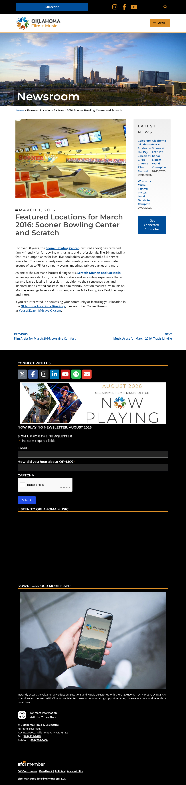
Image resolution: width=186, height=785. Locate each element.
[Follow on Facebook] (124, 7)
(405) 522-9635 (32, 736)
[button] (165, 7)
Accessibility (75, 771)
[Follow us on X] (22, 374)
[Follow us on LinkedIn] (54, 374)
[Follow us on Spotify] (76, 374)
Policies (60, 771)
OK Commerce (27, 771)
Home (20, 110)
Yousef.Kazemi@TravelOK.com (40, 311)
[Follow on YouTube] (134, 7)
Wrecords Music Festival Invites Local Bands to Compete (144, 193)
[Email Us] (86, 374)
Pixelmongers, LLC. (53, 778)
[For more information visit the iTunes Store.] (22, 715)
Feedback (45, 771)
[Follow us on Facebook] (33, 374)
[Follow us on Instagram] (43, 374)
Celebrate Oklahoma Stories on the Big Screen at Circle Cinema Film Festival (145, 156)
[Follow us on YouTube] (65, 374)
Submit (26, 500)
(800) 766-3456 (39, 740)
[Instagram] (115, 7)
